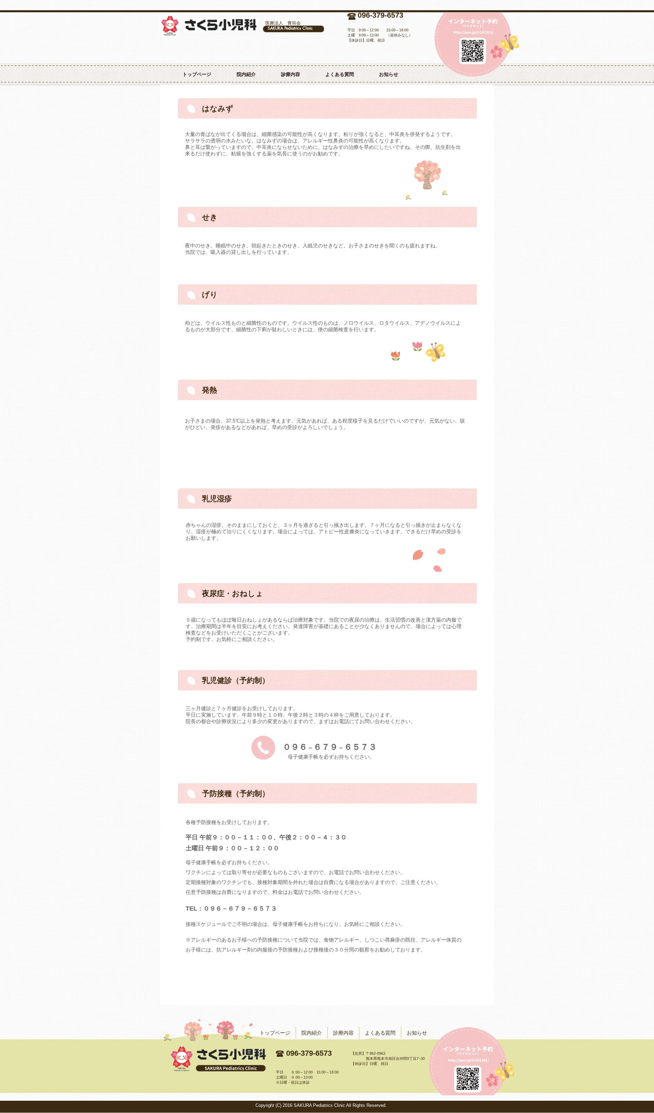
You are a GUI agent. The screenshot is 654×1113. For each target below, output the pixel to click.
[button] (290, 74)
